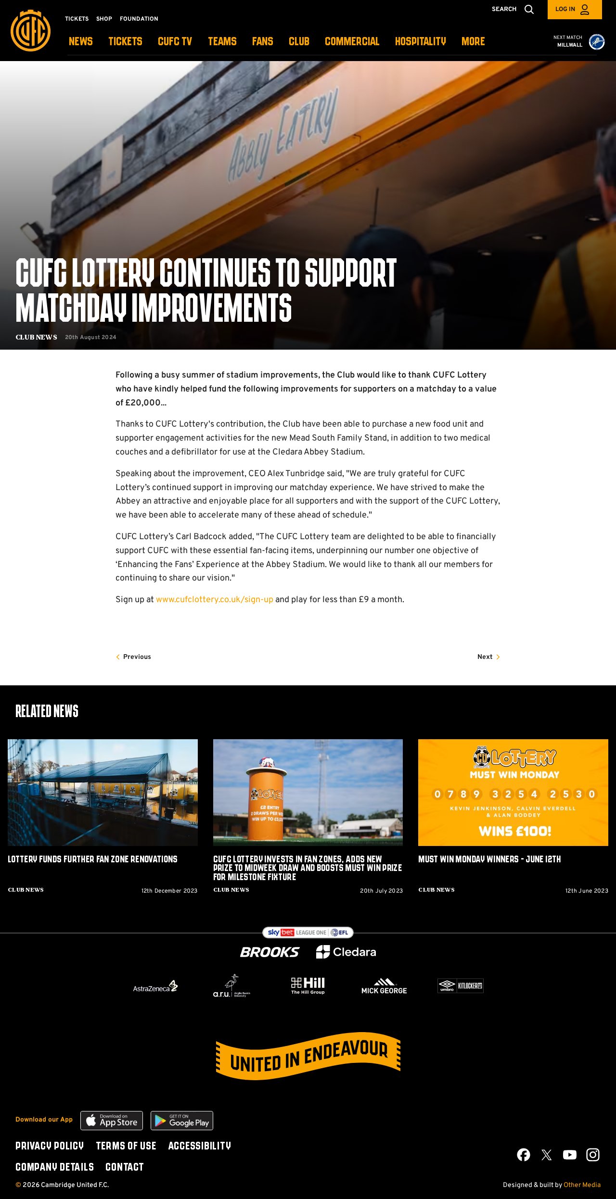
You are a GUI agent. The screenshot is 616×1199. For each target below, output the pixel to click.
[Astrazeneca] (155, 985)
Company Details (54, 1168)
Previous (137, 657)
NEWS (81, 42)
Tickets (77, 19)
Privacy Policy (49, 1146)
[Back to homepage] (30, 30)
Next (485, 657)
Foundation (139, 19)
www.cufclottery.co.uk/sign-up (214, 600)
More (473, 42)
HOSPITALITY (420, 42)
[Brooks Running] (270, 952)
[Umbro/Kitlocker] (460, 986)
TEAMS (222, 42)
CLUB (299, 42)
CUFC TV (175, 42)
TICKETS (125, 42)
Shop (104, 19)
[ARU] (232, 986)
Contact (124, 1168)
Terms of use (126, 1146)
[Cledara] (346, 952)
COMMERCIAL (352, 42)
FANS (262, 42)
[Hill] (308, 985)
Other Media (582, 1185)
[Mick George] (384, 986)
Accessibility (199, 1146)
